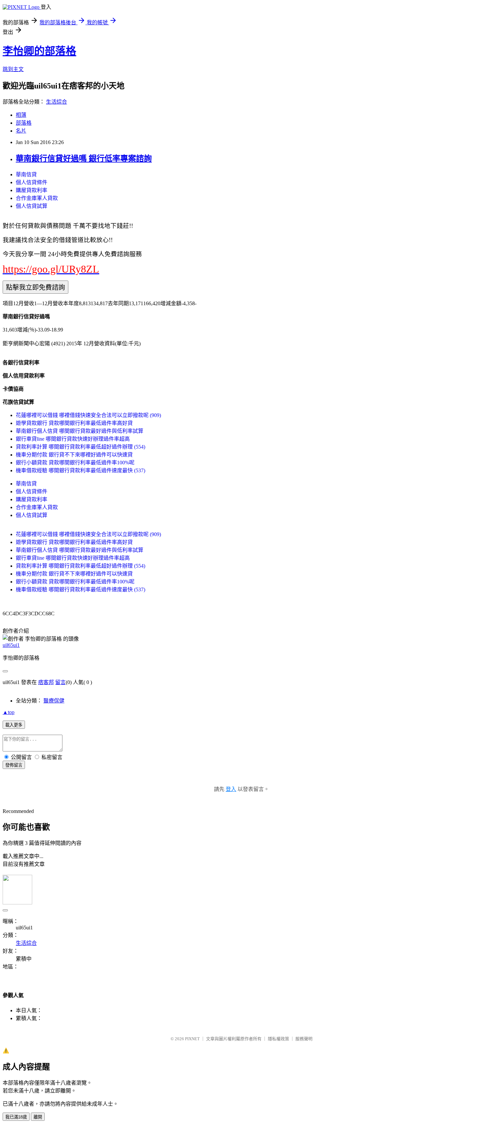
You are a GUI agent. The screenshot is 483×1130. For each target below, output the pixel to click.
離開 (38, 1117)
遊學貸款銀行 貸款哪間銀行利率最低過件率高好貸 (74, 423)
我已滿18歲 (16, 1117)
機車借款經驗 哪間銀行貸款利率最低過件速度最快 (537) (80, 470)
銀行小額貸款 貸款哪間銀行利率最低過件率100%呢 (75, 462)
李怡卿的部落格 (39, 51)
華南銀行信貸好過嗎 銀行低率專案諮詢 (84, 158)
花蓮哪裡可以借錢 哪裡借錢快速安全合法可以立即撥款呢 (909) (88, 415)
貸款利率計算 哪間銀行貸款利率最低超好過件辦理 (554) (80, 447)
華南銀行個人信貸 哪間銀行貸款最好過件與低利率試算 (79, 431)
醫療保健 (53, 700)
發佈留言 (13, 765)
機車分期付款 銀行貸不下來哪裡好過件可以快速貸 (74, 454)
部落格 (24, 123)
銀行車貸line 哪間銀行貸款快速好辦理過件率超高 (73, 439)
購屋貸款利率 (31, 190)
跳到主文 (13, 69)
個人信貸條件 (31, 182)
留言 (60, 682)
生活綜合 (56, 102)
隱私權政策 (278, 1038)
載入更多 (13, 725)
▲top (8, 712)
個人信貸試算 (31, 206)
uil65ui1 (11, 645)
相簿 (21, 115)
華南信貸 (26, 174)
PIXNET (192, 1038)
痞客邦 (46, 682)
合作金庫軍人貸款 (37, 198)
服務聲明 (303, 1038)
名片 (21, 131)
